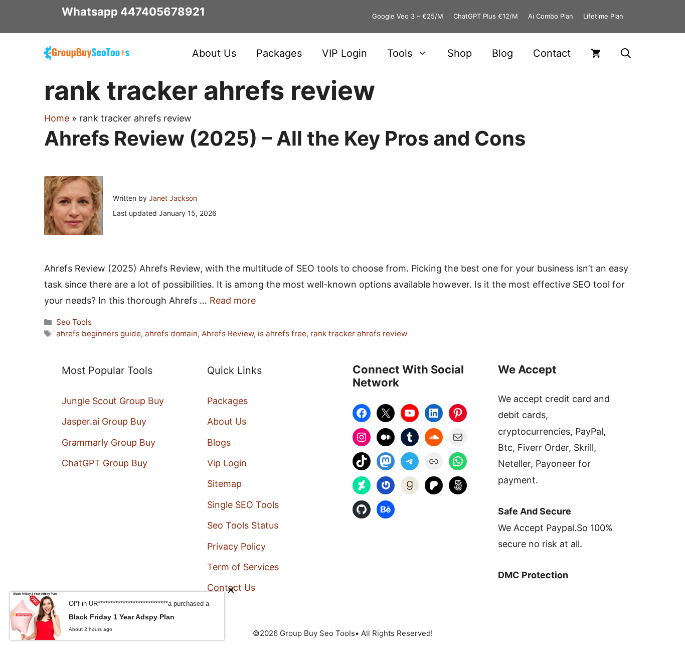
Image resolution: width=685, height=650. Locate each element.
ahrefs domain (171, 333)
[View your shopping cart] (596, 53)
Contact (552, 53)
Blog (502, 53)
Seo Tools (74, 322)
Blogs (219, 442)
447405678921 (162, 11)
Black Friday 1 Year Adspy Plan (122, 617)
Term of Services (243, 567)
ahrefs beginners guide (98, 333)
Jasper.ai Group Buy (104, 421)
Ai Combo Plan (550, 16)
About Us (214, 53)
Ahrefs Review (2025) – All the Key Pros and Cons (285, 138)
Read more (233, 300)
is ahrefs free (282, 333)
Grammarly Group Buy (108, 442)
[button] (626, 53)
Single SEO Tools (243, 504)
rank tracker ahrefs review (358, 333)
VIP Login (344, 53)
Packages (279, 53)
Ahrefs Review (228, 333)
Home (56, 118)
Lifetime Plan (603, 16)
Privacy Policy (236, 546)
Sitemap (224, 483)
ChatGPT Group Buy (104, 463)
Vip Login (227, 463)
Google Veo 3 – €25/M (407, 16)
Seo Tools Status (242, 525)
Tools (399, 53)
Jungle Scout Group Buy (113, 401)
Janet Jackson (173, 198)
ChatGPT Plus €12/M (485, 16)
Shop (459, 53)
